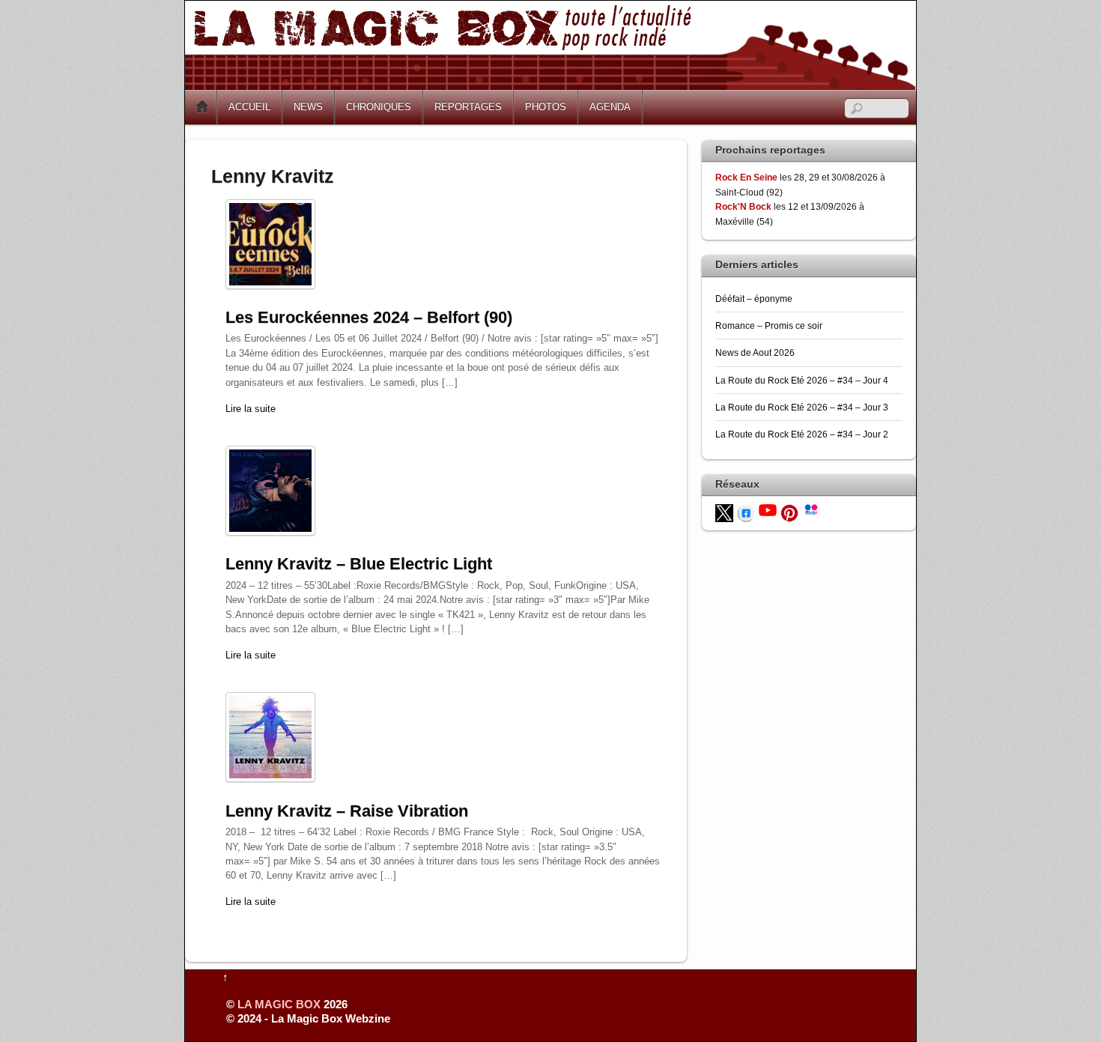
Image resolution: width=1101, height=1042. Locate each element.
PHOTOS (545, 106)
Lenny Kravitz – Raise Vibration (346, 811)
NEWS (308, 106)
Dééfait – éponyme (753, 298)
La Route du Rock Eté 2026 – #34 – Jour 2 (801, 434)
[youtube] (768, 509)
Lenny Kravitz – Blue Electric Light (358, 563)
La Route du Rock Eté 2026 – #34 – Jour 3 (801, 407)
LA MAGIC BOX (279, 1004)
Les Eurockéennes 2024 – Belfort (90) (368, 317)
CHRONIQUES (378, 106)
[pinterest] (789, 512)
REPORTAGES (468, 106)
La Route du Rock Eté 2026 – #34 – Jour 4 (801, 380)
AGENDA (610, 106)
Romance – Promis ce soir (768, 325)
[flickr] (811, 508)
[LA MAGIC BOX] (550, 84)
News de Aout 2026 (755, 352)
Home (202, 107)
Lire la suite (250, 408)
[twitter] (724, 512)
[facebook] (746, 512)
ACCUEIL (249, 106)
